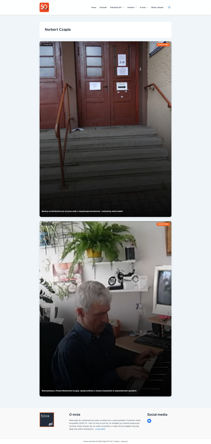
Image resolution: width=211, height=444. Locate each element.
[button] (123, 7)
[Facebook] (149, 421)
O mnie (143, 7)
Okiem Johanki (157, 7)
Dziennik (103, 7)
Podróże (130, 7)
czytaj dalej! (100, 429)
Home (93, 7)
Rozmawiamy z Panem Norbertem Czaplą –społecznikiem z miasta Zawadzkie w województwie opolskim (89, 391)
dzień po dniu (163, 44)
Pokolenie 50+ (116, 7)
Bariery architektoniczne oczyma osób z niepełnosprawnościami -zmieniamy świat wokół (82, 211)
